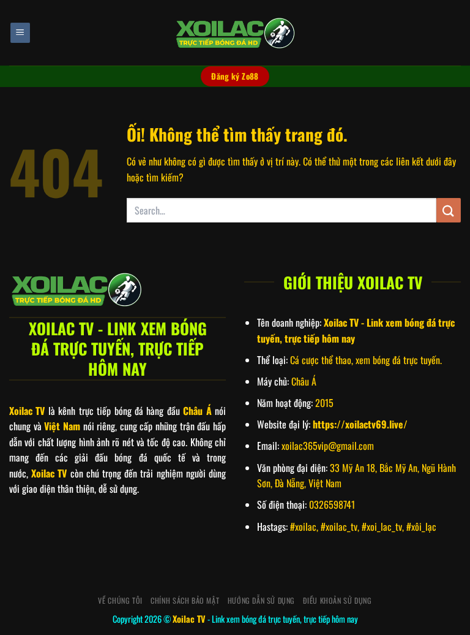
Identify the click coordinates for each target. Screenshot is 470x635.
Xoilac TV (189, 618)
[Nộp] (448, 210)
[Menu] (20, 33)
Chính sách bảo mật (185, 600)
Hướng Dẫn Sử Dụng (261, 600)
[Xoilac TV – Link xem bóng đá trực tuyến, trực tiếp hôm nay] (235, 33)
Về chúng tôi (120, 600)
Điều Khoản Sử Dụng (337, 600)
